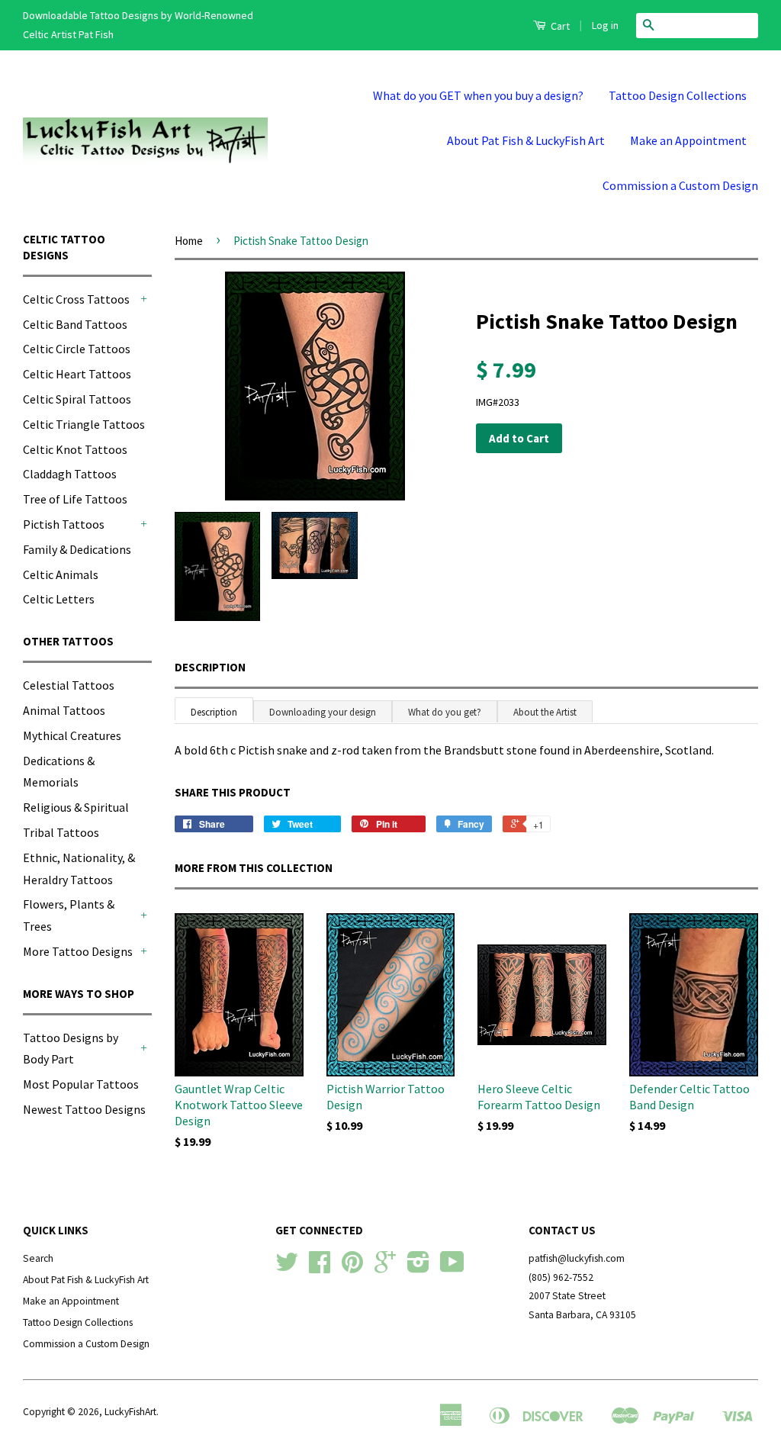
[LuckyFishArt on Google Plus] (385, 1267)
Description (210, 667)
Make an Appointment (688, 140)
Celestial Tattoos (68, 685)
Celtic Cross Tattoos (76, 299)
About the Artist (545, 712)
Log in (605, 25)
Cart (559, 26)
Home (189, 240)
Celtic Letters (59, 598)
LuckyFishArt (130, 1411)
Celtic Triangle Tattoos (84, 424)
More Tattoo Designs (78, 951)
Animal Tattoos (64, 710)
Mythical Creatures (72, 735)
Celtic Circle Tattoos (76, 348)
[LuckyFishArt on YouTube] (452, 1267)
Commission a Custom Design (680, 185)
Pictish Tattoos (63, 524)
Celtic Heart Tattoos (77, 373)
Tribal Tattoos (61, 832)
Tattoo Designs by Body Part (70, 1048)
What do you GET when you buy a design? (478, 95)
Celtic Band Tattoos (75, 324)
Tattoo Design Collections (678, 95)
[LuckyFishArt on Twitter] (286, 1267)
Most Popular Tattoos (81, 1084)
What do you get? (444, 712)
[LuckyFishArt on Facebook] (319, 1267)
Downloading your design (322, 712)
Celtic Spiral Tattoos (77, 399)
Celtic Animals (60, 574)
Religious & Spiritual (76, 807)
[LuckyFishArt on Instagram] (418, 1267)
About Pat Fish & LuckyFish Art (526, 140)
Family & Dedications (77, 549)
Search (38, 1258)
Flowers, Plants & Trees (68, 915)
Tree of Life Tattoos (75, 499)
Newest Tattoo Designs (84, 1109)
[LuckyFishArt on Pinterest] (352, 1267)
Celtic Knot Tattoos (75, 449)
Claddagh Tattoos (70, 473)
